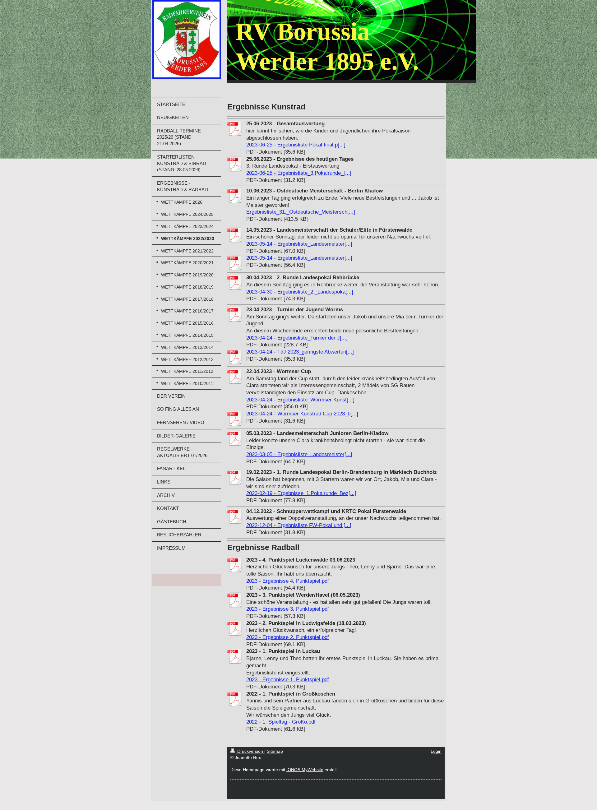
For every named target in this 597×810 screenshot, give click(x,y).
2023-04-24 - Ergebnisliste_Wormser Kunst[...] (300, 400)
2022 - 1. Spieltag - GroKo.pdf (281, 722)
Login (436, 751)
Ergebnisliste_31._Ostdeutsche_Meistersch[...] (300, 212)
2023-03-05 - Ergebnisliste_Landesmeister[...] (299, 454)
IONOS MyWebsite (304, 769)
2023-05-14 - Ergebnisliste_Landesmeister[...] (299, 244)
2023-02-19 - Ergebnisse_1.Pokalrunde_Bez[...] (301, 493)
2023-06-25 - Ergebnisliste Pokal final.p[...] (295, 145)
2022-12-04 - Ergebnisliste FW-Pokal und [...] (298, 525)
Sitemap (275, 751)
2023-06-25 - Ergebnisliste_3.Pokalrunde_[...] (298, 173)
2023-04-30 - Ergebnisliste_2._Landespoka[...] (299, 292)
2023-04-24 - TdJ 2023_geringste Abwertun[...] (300, 352)
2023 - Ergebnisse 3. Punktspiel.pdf (287, 609)
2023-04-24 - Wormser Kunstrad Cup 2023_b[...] (302, 414)
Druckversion (250, 751)
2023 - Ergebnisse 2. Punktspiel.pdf (287, 637)
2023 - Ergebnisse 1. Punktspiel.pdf (287, 680)
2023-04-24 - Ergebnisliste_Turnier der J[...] (297, 338)
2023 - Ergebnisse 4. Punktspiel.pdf (287, 581)
